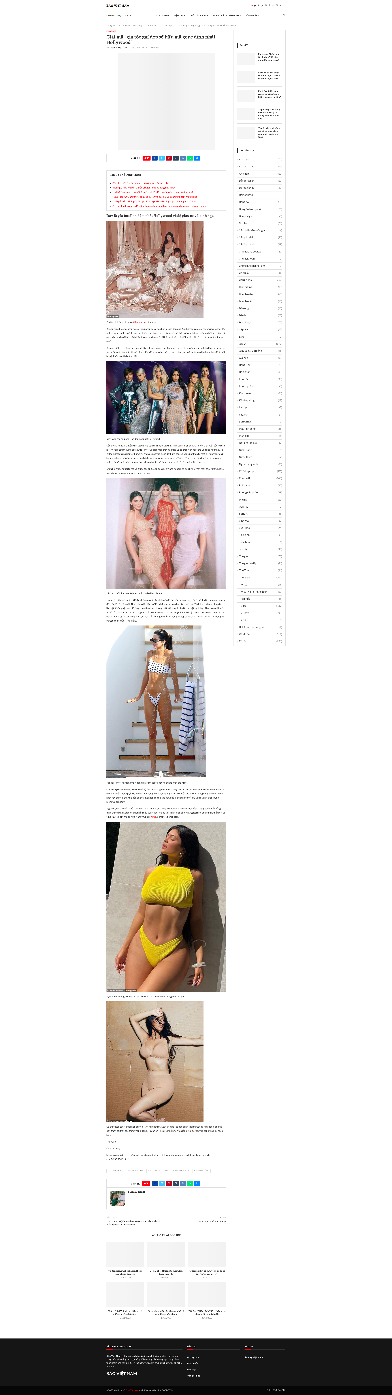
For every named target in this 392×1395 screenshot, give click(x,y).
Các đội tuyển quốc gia (260, 230)
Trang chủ (111, 25)
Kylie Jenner (154, 1171)
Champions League (260, 251)
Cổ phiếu (260, 272)
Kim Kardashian (135, 1171)
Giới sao (260, 358)
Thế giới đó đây (260, 563)
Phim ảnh (260, 485)
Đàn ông (260, 308)
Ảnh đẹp (260, 173)
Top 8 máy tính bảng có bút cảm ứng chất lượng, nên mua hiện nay (269, 114)
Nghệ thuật (260, 457)
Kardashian (140, 322)
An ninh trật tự (260, 166)
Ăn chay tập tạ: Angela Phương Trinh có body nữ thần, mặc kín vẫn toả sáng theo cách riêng (159, 206)
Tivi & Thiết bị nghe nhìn (227, 15)
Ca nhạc (260, 223)
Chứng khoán (260, 258)
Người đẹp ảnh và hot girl (177, 1171)
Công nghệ (260, 279)
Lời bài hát (260, 421)
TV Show (260, 613)
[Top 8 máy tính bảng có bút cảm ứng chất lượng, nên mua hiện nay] (246, 114)
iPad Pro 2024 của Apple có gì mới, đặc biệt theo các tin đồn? (269, 94)
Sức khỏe (152, 25)
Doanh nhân (260, 301)
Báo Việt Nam (132, 1390)
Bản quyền (192, 1363)
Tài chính (260, 535)
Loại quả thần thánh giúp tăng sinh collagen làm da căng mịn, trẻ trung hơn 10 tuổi (154, 201)
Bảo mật (191, 1369)
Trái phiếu (260, 598)
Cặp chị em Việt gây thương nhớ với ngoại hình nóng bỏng (142, 183)
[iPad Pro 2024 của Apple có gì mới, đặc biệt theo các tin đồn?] (246, 96)
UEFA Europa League (260, 627)
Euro (260, 336)
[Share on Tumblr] (270, 5)
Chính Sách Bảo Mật (276, 1390)
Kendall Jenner (115, 1171)
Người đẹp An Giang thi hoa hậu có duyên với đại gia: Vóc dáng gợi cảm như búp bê (154, 197)
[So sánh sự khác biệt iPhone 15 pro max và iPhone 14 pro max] (246, 77)
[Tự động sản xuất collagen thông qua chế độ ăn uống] (125, 1254)
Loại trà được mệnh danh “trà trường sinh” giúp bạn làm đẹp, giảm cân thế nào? (152, 192)
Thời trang (260, 577)
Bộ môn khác (260, 187)
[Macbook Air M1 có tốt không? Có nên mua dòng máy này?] (246, 59)
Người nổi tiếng (201, 1171)
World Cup (260, 634)
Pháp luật (260, 478)
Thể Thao (260, 570)
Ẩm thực (260, 159)
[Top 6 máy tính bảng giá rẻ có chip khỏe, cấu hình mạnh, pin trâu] (246, 133)
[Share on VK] (273, 5)
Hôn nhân (260, 372)
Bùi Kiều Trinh (121, 47)
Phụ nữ (260, 499)
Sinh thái (260, 520)
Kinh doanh (260, 393)
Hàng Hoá (260, 365)
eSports (260, 329)
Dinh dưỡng (260, 287)
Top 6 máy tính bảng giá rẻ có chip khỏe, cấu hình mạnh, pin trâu (269, 132)
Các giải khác (260, 237)
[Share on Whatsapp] (277, 5)
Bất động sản (260, 180)
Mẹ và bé (260, 435)
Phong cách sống (260, 492)
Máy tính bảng (199, 15)
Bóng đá (260, 202)
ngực (153, 816)
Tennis (260, 549)
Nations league (260, 442)
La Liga (260, 407)
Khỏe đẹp (167, 25)
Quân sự (260, 506)
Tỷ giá (260, 620)
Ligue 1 (260, 414)
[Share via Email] (281, 5)
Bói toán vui (260, 195)
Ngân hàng (260, 450)
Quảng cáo (193, 1357)
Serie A (260, 513)
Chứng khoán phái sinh (260, 265)
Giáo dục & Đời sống (132, 25)
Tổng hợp (251, 15)
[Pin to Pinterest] (266, 5)
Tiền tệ (260, 584)
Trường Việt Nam (254, 1357)
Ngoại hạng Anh (260, 464)
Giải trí (260, 343)
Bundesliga (260, 216)
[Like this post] (255, 5)
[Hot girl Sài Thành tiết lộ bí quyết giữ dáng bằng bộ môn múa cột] (125, 1294)
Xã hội (260, 641)
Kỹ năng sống (260, 400)
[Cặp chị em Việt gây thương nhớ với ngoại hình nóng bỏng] (166, 1294)
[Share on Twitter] (262, 5)
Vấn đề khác (193, 1375)
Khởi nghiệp (260, 386)
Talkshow (260, 542)
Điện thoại (180, 15)
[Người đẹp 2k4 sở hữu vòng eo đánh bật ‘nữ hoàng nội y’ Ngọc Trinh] (207, 1254)
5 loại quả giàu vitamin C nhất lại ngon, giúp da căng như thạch (143, 187)
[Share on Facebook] (259, 5)
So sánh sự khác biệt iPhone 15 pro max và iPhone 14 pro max (269, 75)
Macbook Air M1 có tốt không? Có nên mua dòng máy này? (268, 57)
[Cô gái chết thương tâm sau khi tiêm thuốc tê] (166, 1254)
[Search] (284, 15)
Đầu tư (260, 315)
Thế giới (260, 556)
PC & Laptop (162, 15)
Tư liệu (260, 605)
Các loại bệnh (260, 244)
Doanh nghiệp (260, 294)
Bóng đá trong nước (260, 209)
